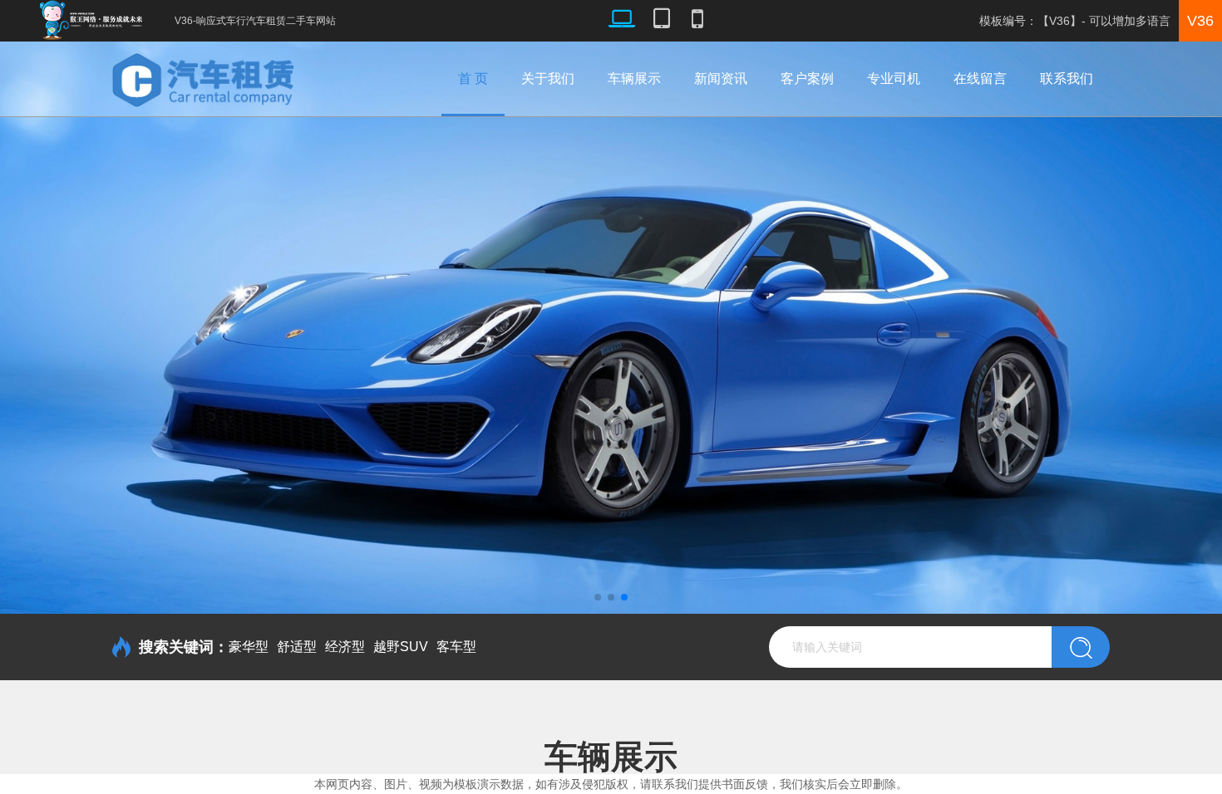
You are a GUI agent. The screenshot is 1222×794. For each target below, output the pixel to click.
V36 (1200, 20)
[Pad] (661, 21)
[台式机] (622, 21)
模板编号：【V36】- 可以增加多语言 (1074, 20)
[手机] (697, 21)
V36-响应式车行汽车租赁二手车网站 (255, 21)
